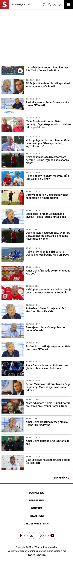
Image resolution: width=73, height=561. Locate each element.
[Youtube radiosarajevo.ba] (52, 535)
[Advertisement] (28, 36)
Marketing (36, 492)
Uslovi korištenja (36, 523)
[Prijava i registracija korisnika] (54, 4)
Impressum (36, 500)
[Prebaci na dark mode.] (44, 4)
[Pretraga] (49, 4)
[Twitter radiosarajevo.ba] (31, 535)
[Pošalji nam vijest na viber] (41, 535)
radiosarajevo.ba (48, 547)
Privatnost (37, 516)
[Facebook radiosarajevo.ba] (21, 535)
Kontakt (36, 508)
